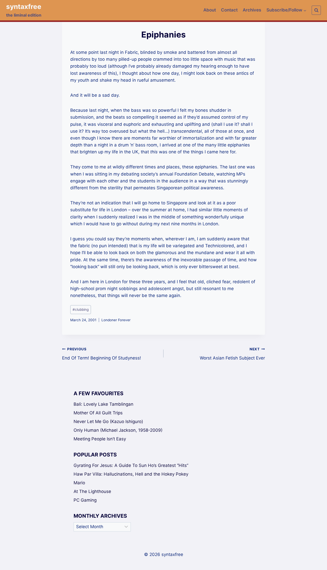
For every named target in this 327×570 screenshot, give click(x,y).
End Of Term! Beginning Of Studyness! (101, 354)
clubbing (81, 309)
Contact (229, 10)
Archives (252, 10)
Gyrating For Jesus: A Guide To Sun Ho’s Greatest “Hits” (131, 465)
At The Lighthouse (92, 491)
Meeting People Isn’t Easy (100, 438)
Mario (79, 482)
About (209, 10)
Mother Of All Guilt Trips (98, 412)
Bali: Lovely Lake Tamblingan (103, 404)
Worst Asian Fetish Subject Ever (232, 354)
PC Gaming (85, 500)
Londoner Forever (116, 320)
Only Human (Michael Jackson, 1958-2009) (118, 430)
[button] (305, 10)
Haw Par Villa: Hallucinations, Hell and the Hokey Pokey (131, 474)
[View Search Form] (316, 10)
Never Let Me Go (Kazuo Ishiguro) (108, 421)
